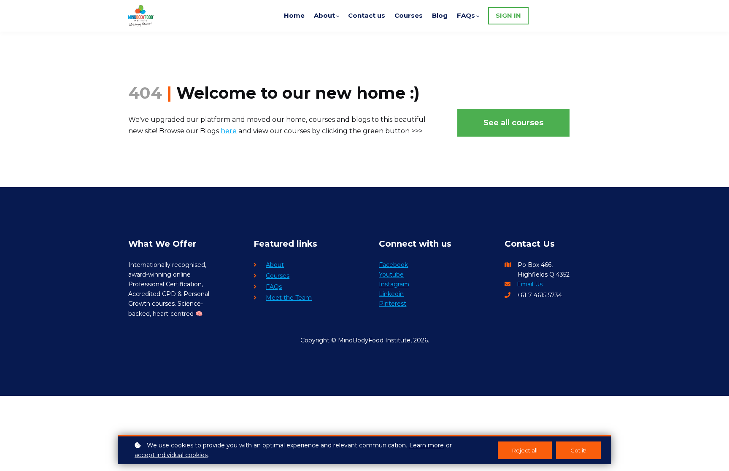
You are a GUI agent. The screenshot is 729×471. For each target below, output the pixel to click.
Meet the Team (289, 297)
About (275, 265)
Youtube (391, 274)
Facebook (393, 265)
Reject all (524, 450)
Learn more (426, 445)
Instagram (394, 284)
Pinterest (392, 303)
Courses (277, 276)
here (229, 131)
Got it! (578, 450)
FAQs (274, 287)
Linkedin (391, 294)
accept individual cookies (171, 455)
